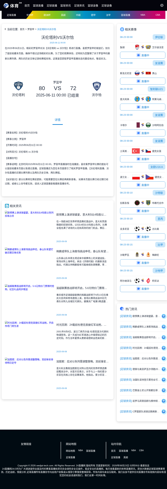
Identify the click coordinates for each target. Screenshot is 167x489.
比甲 (160, 244)
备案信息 (144, 465)
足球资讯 (79, 5)
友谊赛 (159, 63)
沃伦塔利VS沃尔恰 (46, 29)
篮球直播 (38, 5)
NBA (143, 15)
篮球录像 (93, 5)
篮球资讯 (65, 5)
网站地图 (70, 451)
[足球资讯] (126, 316)
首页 (27, 5)
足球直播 (52, 5)
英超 (63, 15)
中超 (78, 15)
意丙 (160, 218)
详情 (58, 120)
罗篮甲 (30, 29)
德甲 (93, 15)
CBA (158, 15)
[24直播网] (12, 8)
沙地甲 (159, 270)
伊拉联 (159, 37)
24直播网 (80, 465)
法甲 (108, 15)
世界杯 (29, 15)
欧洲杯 (47, 15)
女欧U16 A (157, 167)
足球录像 (106, 5)
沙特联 (159, 193)
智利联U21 (156, 89)
